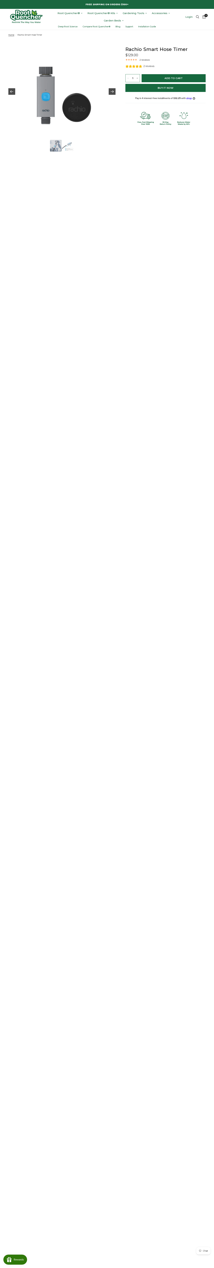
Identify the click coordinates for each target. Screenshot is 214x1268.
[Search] (197, 17)
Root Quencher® (69, 13)
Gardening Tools (133, 13)
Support (129, 26)
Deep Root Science (68, 26)
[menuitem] (70, 13)
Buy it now (165, 87)
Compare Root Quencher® (97, 26)
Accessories (159, 13)
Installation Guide (147, 26)
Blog (118, 26)
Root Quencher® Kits (101, 13)
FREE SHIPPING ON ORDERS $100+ (107, 4)
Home (11, 34)
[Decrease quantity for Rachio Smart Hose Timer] (128, 78)
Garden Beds (112, 20)
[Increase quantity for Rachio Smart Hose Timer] (137, 78)
